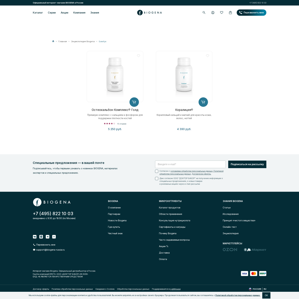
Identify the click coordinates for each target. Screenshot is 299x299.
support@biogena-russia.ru (50, 249)
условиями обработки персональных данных (191, 171)
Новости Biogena (117, 220)
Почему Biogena (167, 233)
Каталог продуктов (169, 207)
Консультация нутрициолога (174, 220)
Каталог (38, 12)
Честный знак (115, 233)
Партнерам (114, 214)
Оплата (163, 259)
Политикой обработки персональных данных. (237, 295)
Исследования (231, 214)
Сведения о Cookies (105, 289)
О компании (114, 207)
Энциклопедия (231, 233)
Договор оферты (41, 289)
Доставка (164, 252)
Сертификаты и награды (172, 227)
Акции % (163, 246)
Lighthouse (175, 289)
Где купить (114, 227)
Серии (52, 12)
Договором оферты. (201, 174)
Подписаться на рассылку (247, 164)
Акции (64, 12)
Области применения (170, 214)
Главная (62, 41)
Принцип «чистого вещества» (239, 220)
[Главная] (53, 41)
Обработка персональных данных (133, 289)
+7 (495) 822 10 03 (257, 3)
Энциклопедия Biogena (83, 41)
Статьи (227, 207)
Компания (79, 12)
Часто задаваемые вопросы (174, 239)
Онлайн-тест (230, 227)
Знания (94, 12)
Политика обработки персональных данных (72, 289)
